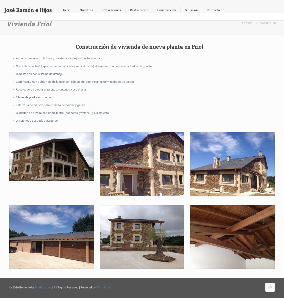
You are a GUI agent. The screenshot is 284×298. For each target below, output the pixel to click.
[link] (51, 156)
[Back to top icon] (270, 287)
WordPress (103, 287)
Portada (247, 23)
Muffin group (43, 287)
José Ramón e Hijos (28, 10)
